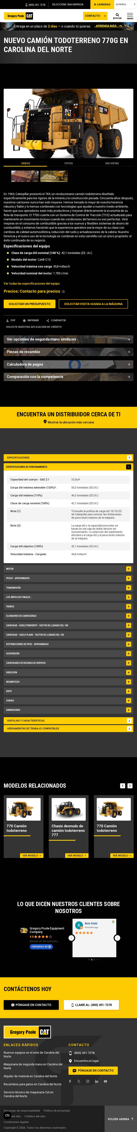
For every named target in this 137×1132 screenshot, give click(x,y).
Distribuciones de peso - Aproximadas (27, 644)
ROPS (9, 691)
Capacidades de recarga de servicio (26, 663)
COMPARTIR (58, 320)
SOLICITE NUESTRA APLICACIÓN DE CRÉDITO (34, 326)
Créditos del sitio (35, 1116)
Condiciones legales (16, 1122)
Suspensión (12, 653)
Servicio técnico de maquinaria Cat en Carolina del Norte (28, 1094)
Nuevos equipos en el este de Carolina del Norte (31, 1054)
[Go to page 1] (91, 959)
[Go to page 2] (94, 959)
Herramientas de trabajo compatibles (33, 728)
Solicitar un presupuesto (29, 304)
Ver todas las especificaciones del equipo (32, 283)
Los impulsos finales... (19, 597)
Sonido (10, 700)
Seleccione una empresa (67, 4)
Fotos (69, 163)
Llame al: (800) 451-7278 (93, 1005)
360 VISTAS (112, 163)
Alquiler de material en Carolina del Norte (30, 1076)
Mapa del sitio (12, 1116)
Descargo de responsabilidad (22, 1110)
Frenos (10, 606)
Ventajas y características (25, 720)
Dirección (11, 672)
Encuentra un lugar (86, 1061)
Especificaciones (18, 457)
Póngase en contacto (33, 1005)
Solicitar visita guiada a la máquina (93, 304)
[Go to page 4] (99, 959)
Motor (10, 569)
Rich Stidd (91, 923)
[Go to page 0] (89, 959)
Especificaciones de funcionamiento (26, 467)
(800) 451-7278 (37, 5)
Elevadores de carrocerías (21, 616)
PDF (13, 320)
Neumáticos (13, 682)
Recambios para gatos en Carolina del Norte (32, 1084)
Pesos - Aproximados (18, 578)
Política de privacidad (57, 1110)
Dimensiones (13, 710)
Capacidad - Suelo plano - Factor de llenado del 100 (35, 634)
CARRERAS (103, 4)
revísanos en (40, 946)
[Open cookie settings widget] (7, 1115)
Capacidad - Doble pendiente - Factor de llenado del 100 (37, 625)
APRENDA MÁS (106, 26)
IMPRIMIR (33, 320)
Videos (25, 163)
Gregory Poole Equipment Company (47, 930)
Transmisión (13, 587)
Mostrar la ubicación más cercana (70, 422)
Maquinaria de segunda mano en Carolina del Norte (33, 1066)
